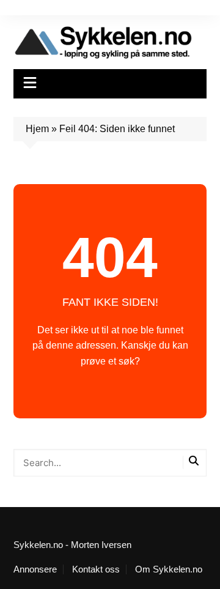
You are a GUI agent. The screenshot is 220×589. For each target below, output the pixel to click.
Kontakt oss (96, 569)
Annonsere (35, 569)
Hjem (37, 129)
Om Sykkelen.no (168, 569)
